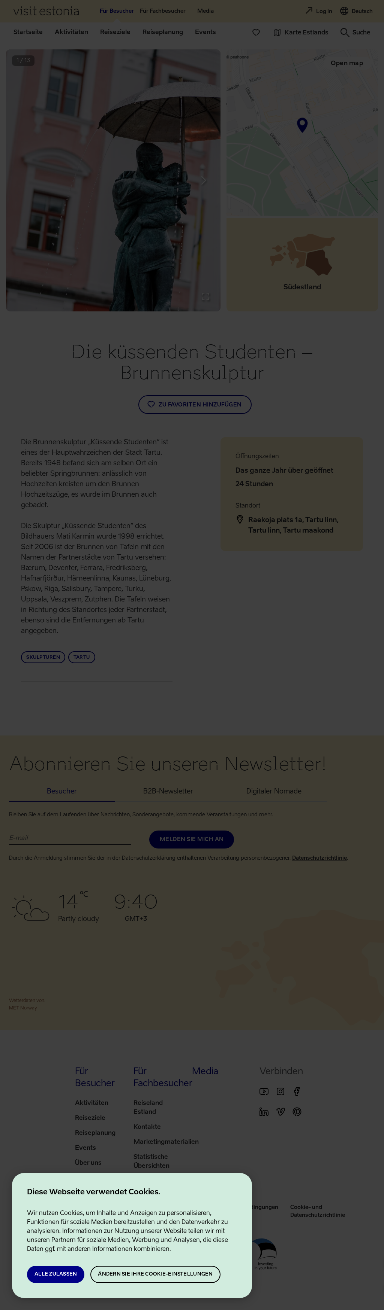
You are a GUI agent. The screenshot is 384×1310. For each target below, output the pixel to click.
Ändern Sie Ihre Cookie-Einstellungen (155, 1274)
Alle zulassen (55, 1274)
